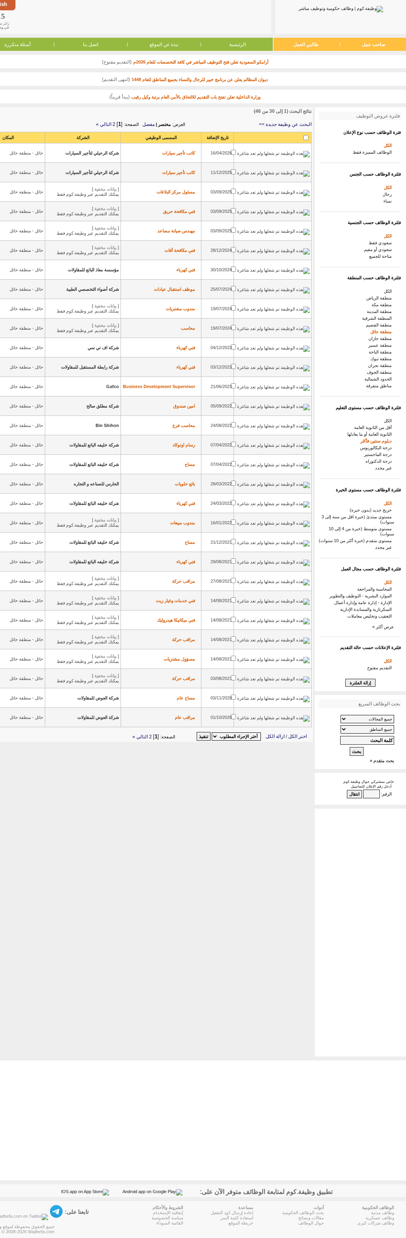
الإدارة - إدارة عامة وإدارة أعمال (364, 602)
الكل (389, 145)
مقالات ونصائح (311, 1217)
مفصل (148, 124)
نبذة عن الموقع (163, 44)
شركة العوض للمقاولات (98, 697)
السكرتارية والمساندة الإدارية (367, 609)
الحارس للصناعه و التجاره (96, 483)
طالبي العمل (306, 44)
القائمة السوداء (169, 1223)
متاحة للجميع (381, 256)
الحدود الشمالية (379, 379)
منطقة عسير (381, 345)
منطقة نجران (381, 365)
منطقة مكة (383, 304)
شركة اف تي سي (103, 347)
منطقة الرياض (380, 297)
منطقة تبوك (382, 358)
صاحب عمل (373, 44)
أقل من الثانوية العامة (374, 427)
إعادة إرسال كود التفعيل (232, 1212)
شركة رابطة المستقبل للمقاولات (90, 367)
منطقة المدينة (380, 311)
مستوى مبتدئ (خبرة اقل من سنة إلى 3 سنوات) (358, 519)
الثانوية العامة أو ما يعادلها (370, 434)
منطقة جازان (381, 338)
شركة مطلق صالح (102, 406)
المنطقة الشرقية (378, 318)
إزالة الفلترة (360, 682)
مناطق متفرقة (380, 385)
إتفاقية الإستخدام (168, 1212)
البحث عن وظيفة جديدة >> (285, 124)
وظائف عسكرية (380, 1217)
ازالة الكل (275, 736)
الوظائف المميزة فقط (373, 152)
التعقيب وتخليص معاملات (370, 616)
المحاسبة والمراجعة (375, 589)
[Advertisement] (143, 17)
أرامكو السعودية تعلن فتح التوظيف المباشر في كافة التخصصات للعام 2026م (200, 62)
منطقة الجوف (380, 372)
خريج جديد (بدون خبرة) (372, 510)
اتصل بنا (90, 44)
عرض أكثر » (383, 626)
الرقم (387, 794)
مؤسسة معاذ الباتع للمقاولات (93, 269)
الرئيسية (237, 44)
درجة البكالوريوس (377, 447)
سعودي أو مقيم (379, 249)
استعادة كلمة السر (236, 1217)
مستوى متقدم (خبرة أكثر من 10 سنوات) (356, 540)
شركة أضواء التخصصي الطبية (92, 289)
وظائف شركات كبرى (375, 1223)
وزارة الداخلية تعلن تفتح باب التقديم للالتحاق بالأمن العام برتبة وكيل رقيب (195, 97)
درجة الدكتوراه (380, 461)
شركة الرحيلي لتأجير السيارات (92, 153)
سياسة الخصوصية (167, 1217)
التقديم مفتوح (380, 667)
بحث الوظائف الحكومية (303, 1212)
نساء (388, 201)
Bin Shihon (107, 425)
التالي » (103, 124)
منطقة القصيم (380, 325)
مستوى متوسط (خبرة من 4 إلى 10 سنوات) (361, 531)
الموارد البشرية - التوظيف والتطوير (361, 595)
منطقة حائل (382, 331)
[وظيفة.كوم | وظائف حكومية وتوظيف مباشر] (341, 7)
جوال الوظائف (311, 1223)
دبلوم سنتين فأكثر (377, 440)
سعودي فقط (381, 242)
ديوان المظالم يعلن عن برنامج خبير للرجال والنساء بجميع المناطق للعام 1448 (200, 79)
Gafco (112, 386)
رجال (388, 194)
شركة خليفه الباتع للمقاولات (94, 444)
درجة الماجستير (379, 454)
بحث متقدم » (382, 760)
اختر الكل (297, 736)
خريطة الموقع (240, 1223)
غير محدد (384, 467)
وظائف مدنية (382, 1212)
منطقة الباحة (381, 352)
